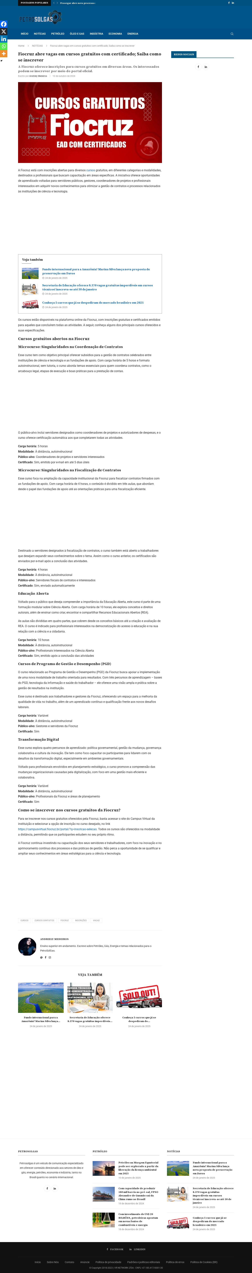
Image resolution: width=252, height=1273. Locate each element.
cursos (90, 170)
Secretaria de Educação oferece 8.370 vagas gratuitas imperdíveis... (90, 1019)
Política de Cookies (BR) (204, 1262)
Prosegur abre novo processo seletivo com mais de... (91, 3)
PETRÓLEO (57, 33)
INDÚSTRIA (96, 33)
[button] (53, 3)
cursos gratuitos (44, 920)
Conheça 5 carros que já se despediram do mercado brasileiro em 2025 (93, 303)
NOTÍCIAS (40, 33)
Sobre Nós (53, 1262)
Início (38, 1262)
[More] (3, 53)
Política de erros (175, 1262)
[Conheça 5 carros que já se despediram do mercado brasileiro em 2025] (30, 304)
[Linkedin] (233, 3)
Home (21, 45)
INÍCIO (24, 33)
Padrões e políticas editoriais (143, 1262)
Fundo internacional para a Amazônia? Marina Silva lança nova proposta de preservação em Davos (212, 1168)
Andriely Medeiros (38, 76)
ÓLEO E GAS (77, 33)
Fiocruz (65, 920)
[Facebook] (228, 3)
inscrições (81, 920)
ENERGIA (132, 33)
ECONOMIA (115, 33)
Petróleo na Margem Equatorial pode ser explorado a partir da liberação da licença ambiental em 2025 (138, 1168)
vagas (96, 920)
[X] (3, 31)
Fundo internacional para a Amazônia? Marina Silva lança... (40, 1019)
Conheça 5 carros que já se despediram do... (139, 1019)
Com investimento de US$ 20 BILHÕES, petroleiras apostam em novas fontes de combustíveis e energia (138, 1220)
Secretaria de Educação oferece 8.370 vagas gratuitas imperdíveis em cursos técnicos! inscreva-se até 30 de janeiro (213, 1196)
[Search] (232, 34)
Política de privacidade (108, 1262)
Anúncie (84, 1262)
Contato (69, 1262)
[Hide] (1, 60)
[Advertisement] (90, 223)
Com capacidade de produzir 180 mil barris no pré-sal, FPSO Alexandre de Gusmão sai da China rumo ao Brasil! (138, 1194)
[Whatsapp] (3, 46)
